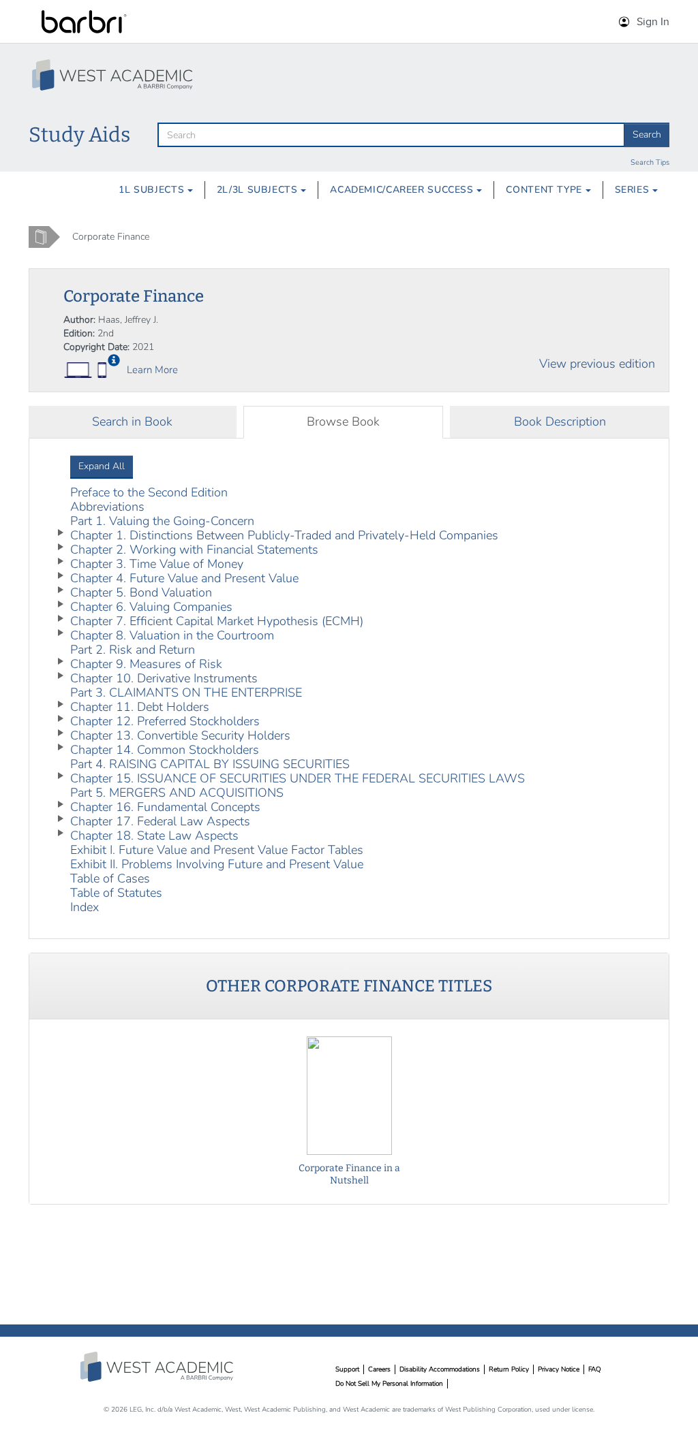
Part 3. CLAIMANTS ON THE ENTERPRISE (186, 692)
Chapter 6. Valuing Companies (151, 607)
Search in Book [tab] (132, 421)
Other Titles (349, 986)
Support (347, 1369)
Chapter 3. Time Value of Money (156, 564)
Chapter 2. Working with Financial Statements (194, 549)
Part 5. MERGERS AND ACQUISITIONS (177, 792)
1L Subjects (153, 189)
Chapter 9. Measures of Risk (146, 664)
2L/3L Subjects (259, 189)
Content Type (545, 189)
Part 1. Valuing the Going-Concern (162, 521)
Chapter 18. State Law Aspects (154, 835)
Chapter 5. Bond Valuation (141, 592)
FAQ (594, 1369)
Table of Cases (110, 878)
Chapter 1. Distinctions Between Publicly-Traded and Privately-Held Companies (284, 535)
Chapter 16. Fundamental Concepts (165, 807)
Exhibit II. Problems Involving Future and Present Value (216, 864)
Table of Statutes (116, 893)
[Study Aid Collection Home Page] (114, 74)
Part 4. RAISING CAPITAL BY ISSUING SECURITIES (210, 764)
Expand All (101, 466)
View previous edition (597, 363)
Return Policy (509, 1369)
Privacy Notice (558, 1369)
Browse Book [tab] (343, 421)
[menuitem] (155, 190)
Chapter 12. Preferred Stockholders (165, 721)
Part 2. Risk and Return (132, 649)
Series (633, 189)
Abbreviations (107, 506)
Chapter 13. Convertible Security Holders (180, 735)
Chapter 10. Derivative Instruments (164, 678)
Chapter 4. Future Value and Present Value (184, 578)
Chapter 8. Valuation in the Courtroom (172, 635)
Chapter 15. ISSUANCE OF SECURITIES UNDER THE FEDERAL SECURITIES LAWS (297, 778)
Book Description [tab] (560, 421)
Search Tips (650, 162)
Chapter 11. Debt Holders (139, 707)
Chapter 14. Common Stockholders (164, 750)
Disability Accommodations (439, 1369)
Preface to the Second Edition (149, 492)
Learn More (152, 370)
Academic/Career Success (403, 189)
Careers (379, 1369)
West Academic (158, 1367)
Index (84, 907)
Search (647, 134)
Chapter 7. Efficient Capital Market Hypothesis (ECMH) (216, 621)
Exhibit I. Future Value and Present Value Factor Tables (216, 850)
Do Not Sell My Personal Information (389, 1383)
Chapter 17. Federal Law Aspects (160, 821)
